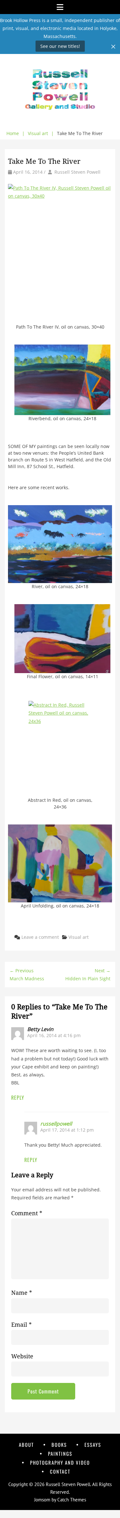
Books (59, 1444)
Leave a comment (40, 937)
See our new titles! (60, 46)
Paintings (60, 1453)
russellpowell (56, 1123)
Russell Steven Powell (77, 172)
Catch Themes (71, 1500)
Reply (17, 1097)
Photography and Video (60, 1462)
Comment (26, 1213)
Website (22, 1356)
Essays (92, 1444)
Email (21, 1324)
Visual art (41, 133)
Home (15, 133)
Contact (60, 1471)
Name (21, 1292)
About (26, 1444)
